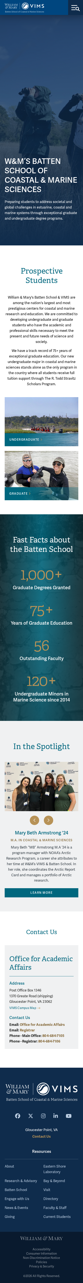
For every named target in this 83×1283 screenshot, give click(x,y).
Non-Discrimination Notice (41, 1258)
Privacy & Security (41, 1266)
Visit (46, 1190)
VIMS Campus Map (22, 1008)
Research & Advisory (21, 1181)
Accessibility (41, 1249)
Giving (10, 1217)
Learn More (41, 893)
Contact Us (41, 1136)
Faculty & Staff (54, 1208)
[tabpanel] (41, 130)
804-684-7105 (53, 1036)
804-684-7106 (49, 1041)
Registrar (27, 1030)
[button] (34, 820)
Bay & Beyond (54, 1181)
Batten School (16, 1190)
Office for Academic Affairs (42, 1024)
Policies (41, 1262)
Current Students (57, 1217)
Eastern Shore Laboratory (54, 1169)
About (9, 1166)
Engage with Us (17, 1199)
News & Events (16, 1208)
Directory (50, 1199)
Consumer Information (41, 1253)
